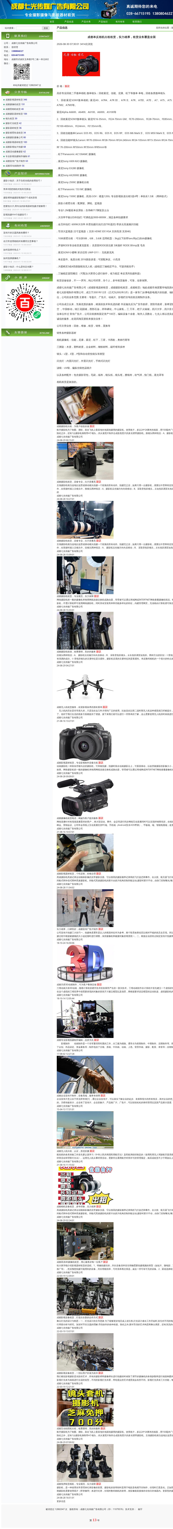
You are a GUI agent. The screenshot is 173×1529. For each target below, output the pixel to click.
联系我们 (137, 21)
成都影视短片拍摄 (14, 146)
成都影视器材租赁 (14, 99)
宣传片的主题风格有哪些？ (16, 232)
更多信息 (61, 1501)
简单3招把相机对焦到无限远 (17, 189)
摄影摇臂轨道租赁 (14, 132)
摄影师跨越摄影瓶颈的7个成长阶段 (20, 197)
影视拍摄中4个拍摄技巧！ (15, 214)
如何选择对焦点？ (12, 249)
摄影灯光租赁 (12, 123)
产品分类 (86, 21)
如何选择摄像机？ (12, 258)
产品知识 (103, 21)
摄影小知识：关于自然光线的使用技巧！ (22, 180)
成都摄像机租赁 (13, 104)
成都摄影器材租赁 (14, 113)
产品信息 (69, 21)
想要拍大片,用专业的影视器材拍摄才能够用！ (25, 206)
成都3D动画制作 (13, 165)
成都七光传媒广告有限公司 (70, 436)
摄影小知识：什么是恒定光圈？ (18, 266)
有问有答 (120, 21)
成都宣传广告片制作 (15, 160)
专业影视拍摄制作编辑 (16, 156)
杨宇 (140, 1509)
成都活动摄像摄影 (14, 151)
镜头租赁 (10, 118)
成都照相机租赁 (13, 109)
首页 (52, 21)
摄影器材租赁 (12, 127)
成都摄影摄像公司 (14, 137)
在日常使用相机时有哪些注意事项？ (20, 241)
